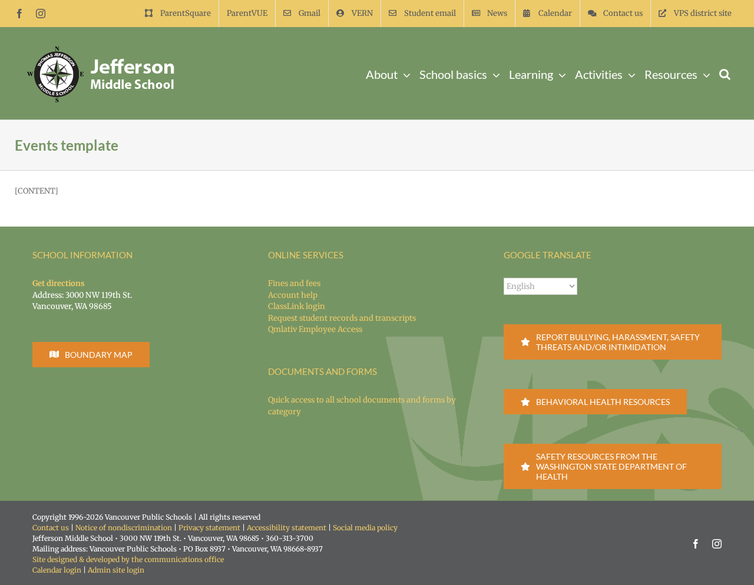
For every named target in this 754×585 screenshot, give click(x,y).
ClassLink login (296, 306)
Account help (293, 295)
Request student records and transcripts (342, 318)
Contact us (50, 527)
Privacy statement (209, 527)
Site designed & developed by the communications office (128, 559)
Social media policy (365, 527)
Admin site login (116, 570)
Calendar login (56, 570)
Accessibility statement (286, 527)
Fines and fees (294, 283)
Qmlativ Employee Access (315, 329)
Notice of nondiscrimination (123, 527)
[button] (724, 73)
